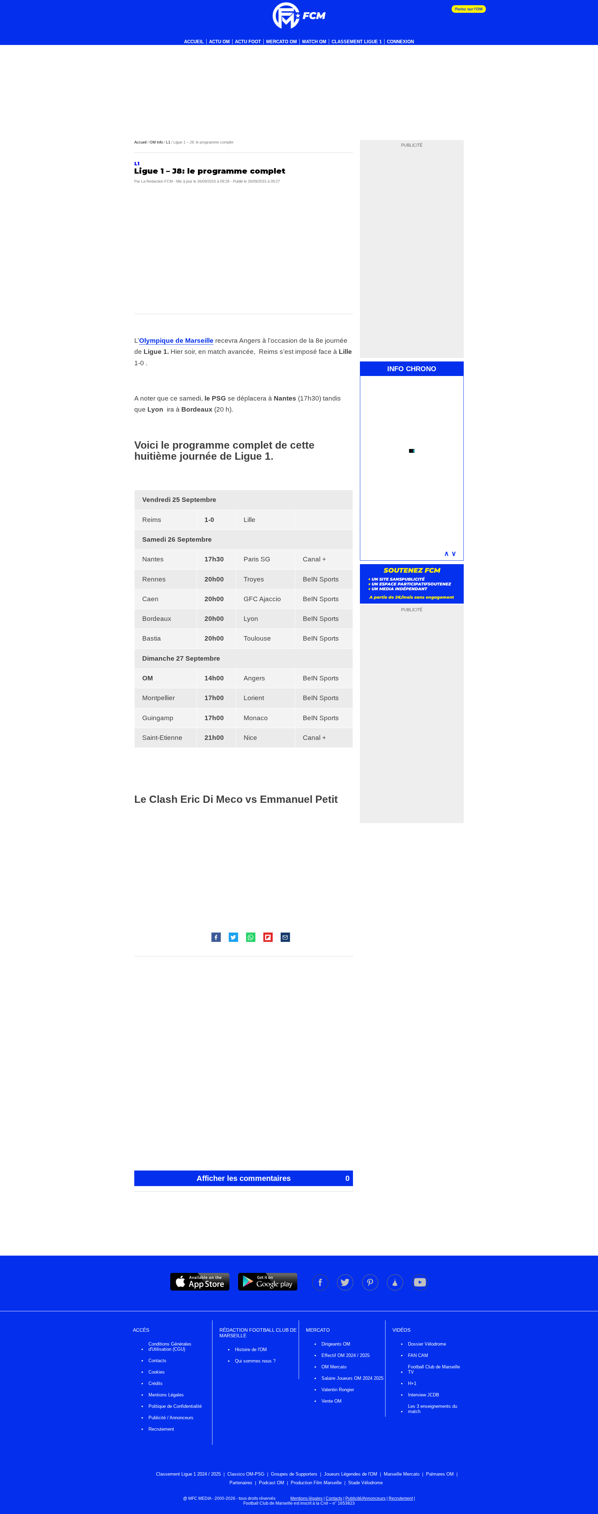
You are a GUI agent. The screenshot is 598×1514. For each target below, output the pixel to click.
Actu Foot (248, 41)
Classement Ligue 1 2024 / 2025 (188, 1474)
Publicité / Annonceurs (170, 1417)
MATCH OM (314, 41)
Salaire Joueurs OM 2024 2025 (352, 1378)
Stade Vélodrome (365, 1482)
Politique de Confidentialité (175, 1406)
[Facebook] (320, 1289)
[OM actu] (299, 15)
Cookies (156, 1372)
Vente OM (331, 1401)
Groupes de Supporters (294, 1474)
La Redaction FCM (157, 181)
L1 (168, 142)
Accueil (194, 41)
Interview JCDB (423, 1394)
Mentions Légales (166, 1394)
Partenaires (240, 1482)
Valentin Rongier (337, 1389)
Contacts (157, 1360)
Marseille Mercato (401, 1474)
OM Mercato (333, 1366)
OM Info (156, 142)
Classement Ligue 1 (357, 41)
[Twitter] (345, 1289)
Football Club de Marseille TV (434, 1369)
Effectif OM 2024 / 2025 (345, 1355)
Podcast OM (271, 1482)
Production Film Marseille (316, 1482)
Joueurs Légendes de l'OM (350, 1474)
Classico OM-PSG (245, 1474)
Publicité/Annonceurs (365, 1498)
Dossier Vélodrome (427, 1344)
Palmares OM (440, 1474)
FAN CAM (418, 1355)
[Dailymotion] (395, 1289)
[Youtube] (420, 1289)
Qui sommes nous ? (255, 1361)
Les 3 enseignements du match (432, 1409)
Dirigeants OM (335, 1344)
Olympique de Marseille (176, 340)
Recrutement (161, 1429)
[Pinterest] (370, 1289)
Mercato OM (281, 41)
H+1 (412, 1383)
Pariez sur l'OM (468, 9)
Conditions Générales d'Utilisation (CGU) (169, 1346)
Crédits (155, 1383)
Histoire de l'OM (251, 1349)
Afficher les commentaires (273, 1178)
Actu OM (219, 41)
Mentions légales (306, 1498)
